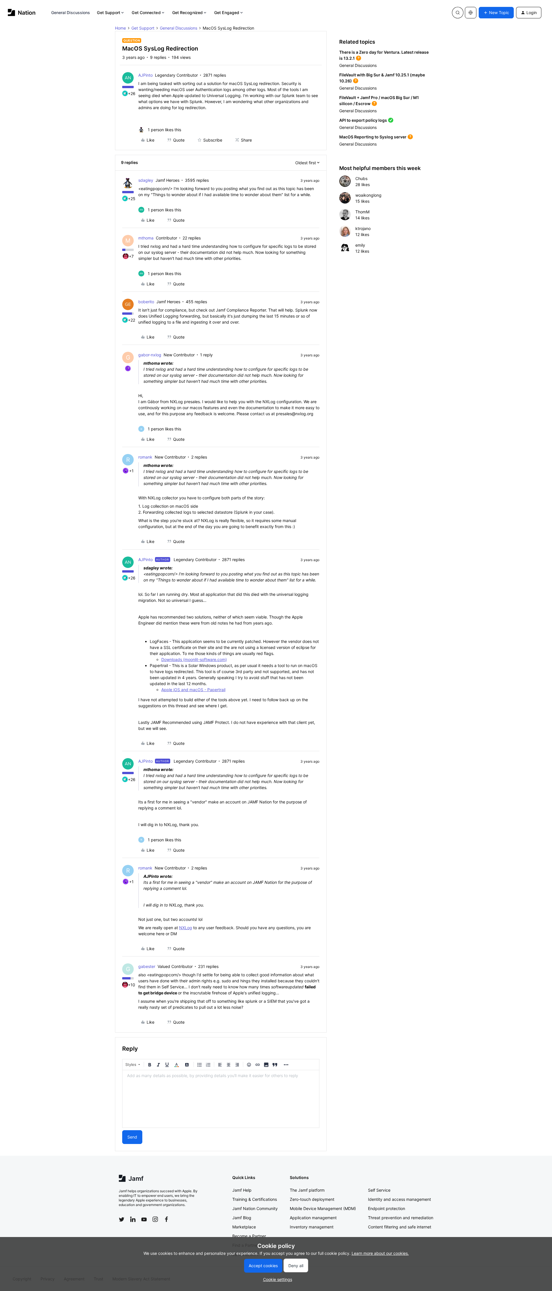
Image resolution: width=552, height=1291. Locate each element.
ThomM (362, 211)
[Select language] (470, 12)
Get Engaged (226, 12)
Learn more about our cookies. (380, 1253)
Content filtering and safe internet (399, 1226)
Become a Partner (249, 1236)
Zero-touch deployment (312, 1199)
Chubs (361, 178)
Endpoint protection (386, 1208)
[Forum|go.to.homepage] (22, 12)
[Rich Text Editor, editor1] (220, 1099)
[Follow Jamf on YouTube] (144, 1219)
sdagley (145, 180)
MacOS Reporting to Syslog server (373, 136)
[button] (496, 12)
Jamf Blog (241, 1217)
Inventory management (312, 1226)
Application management (313, 1217)
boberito (146, 301)
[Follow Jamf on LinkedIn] (133, 1219)
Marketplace (244, 1226)
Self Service (379, 1190)
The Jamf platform (307, 1190)
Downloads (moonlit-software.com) (194, 659)
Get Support (108, 12)
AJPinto (145, 75)
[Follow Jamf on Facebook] (166, 1219)
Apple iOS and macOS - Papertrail (193, 689)
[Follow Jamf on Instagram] (155, 1219)
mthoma (146, 237)
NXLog (185, 927)
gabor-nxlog (149, 354)
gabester (146, 966)
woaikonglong (368, 195)
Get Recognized (187, 12)
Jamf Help (242, 1190)
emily (360, 245)
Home (120, 28)
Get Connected (146, 12)
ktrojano (363, 228)
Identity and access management (399, 1199)
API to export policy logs (363, 120)
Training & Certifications (254, 1199)
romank (145, 457)
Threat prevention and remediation (400, 1217)
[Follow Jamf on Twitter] (121, 1219)
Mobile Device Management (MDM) (323, 1208)
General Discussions (70, 12)
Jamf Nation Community (255, 1208)
